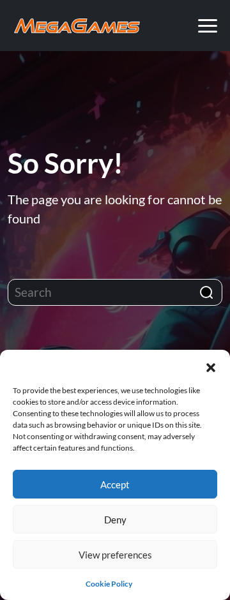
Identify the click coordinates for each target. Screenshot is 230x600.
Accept (115, 484)
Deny (115, 519)
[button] (210, 365)
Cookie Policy (109, 584)
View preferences (115, 554)
